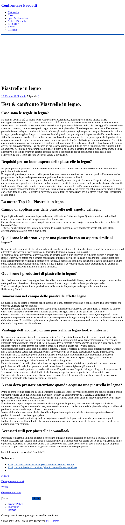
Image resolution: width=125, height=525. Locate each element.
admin (23, 96)
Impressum (13, 507)
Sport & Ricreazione (18, 18)
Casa (10, 15)
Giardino (12, 29)
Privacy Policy (15, 504)
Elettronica (13, 12)
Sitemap (12, 509)
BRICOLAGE (15, 24)
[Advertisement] (62, 59)
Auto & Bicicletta (17, 21)
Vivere (11, 26)
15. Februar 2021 (10, 96)
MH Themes (52, 520)
